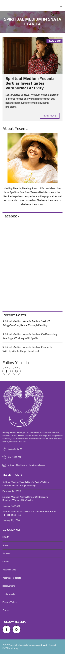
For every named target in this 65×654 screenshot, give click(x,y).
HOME (5, 537)
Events (5, 561)
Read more (49, 115)
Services (6, 553)
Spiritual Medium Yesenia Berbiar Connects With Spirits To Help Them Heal (27, 348)
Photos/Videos (9, 602)
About (5, 545)
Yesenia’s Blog (9, 569)
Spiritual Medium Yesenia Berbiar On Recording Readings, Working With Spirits (29, 336)
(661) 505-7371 (15, 457)
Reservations (8, 585)
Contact (6, 610)
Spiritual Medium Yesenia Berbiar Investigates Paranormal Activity (30, 83)
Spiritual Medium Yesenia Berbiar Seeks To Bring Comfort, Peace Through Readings (26, 323)
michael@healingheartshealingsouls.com (26, 465)
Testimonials (8, 594)
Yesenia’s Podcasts (11, 577)
